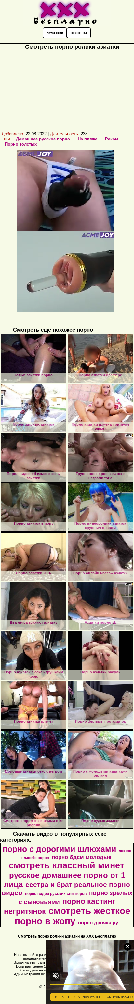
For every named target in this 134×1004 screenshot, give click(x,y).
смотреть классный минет (66, 865)
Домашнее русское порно (43, 139)
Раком (111, 139)
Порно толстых (21, 144)
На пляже (87, 139)
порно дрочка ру (98, 922)
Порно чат (79, 32)
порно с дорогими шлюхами (59, 848)
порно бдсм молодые (81, 857)
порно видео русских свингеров (56, 894)
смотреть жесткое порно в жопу (72, 916)
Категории (55, 32)
